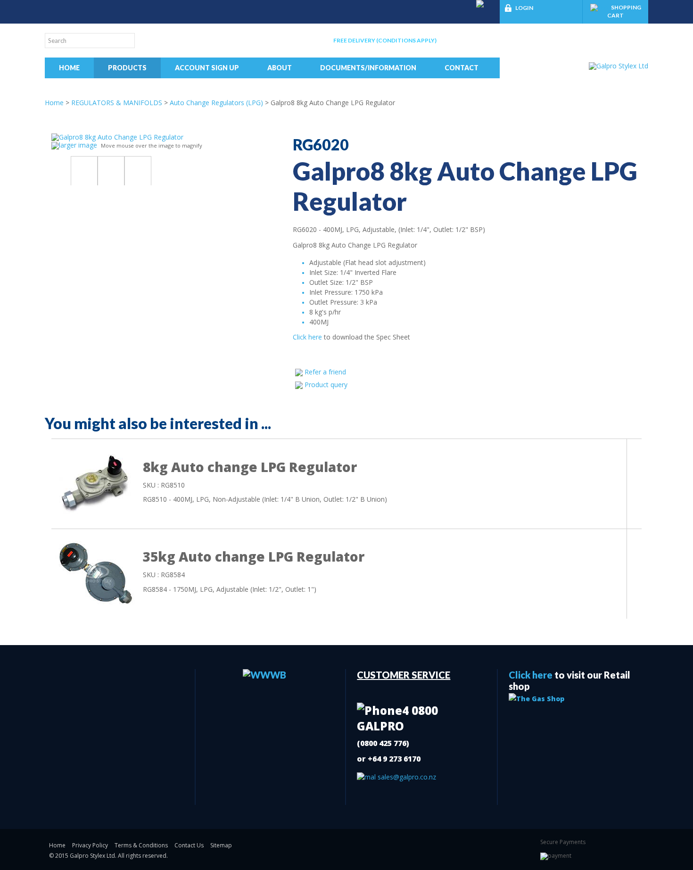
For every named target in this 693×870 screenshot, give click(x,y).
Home (69, 68)
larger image (78, 145)
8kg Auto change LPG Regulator (250, 467)
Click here (307, 336)
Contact (461, 68)
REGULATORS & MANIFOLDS (116, 102)
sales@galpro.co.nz (406, 776)
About (279, 68)
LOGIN (524, 7)
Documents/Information (368, 68)
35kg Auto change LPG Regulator (253, 556)
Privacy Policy (90, 845)
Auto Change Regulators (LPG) (216, 102)
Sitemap (221, 845)
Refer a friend (325, 371)
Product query (326, 384)
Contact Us (189, 845)
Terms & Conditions (141, 845)
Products (127, 68)
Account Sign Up (207, 68)
